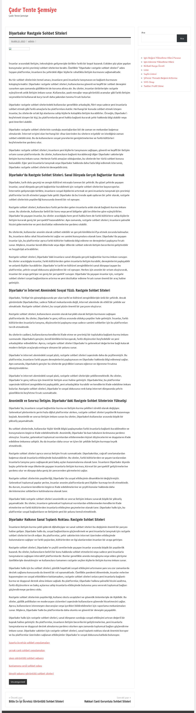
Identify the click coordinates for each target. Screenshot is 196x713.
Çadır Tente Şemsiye (33, 10)
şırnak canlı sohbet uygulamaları (27, 650)
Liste (146, 69)
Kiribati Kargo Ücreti (154, 65)
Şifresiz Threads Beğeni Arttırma (160, 77)
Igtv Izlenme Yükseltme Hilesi (159, 61)
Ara (143, 32)
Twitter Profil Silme (154, 85)
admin (31, 41)
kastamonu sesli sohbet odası (25, 665)
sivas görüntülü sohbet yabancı (26, 657)
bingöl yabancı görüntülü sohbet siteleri (31, 673)
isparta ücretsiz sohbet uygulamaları (29, 642)
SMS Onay (149, 81)
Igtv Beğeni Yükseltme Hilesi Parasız (162, 57)
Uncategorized (18, 681)
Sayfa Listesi (150, 73)
